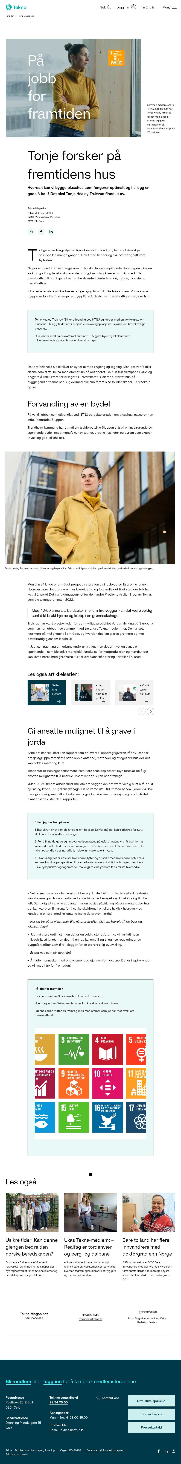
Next (148, 709)
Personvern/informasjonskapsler (105, 1450)
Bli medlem (18, 1381)
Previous (140, 709)
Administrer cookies (17, 1454)
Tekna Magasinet (25, 15)
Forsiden (10, 15)
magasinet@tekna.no (90, 1318)
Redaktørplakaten (147, 1322)
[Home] (15, 7)
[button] (105, 7)
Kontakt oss (110, 1398)
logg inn (52, 1381)
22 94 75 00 (58, 1402)
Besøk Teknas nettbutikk (66, 1430)
